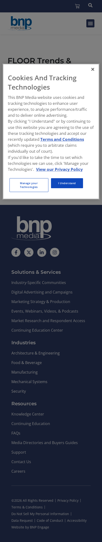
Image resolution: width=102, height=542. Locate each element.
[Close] (93, 69)
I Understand (67, 183)
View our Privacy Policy (59, 169)
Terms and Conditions (62, 139)
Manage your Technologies (29, 185)
